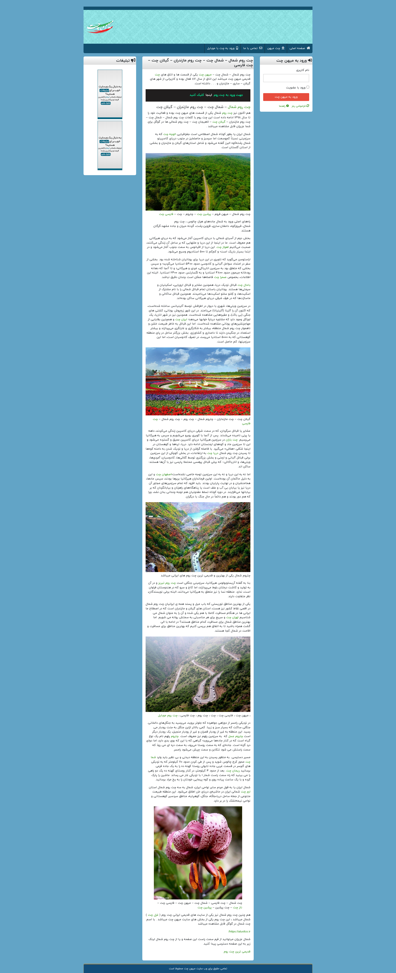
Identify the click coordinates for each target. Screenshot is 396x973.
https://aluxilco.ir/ (239, 932)
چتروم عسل (235, 736)
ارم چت (245, 792)
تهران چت (232, 617)
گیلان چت (218, 122)
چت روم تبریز (167, 583)
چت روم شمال (239, 107)
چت (157, 75)
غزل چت (153, 915)
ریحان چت (233, 771)
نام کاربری (302, 70)
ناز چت (237, 907)
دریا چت (212, 453)
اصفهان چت (164, 474)
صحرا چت (220, 277)
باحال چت (244, 285)
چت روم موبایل (168, 715)
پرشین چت (204, 214)
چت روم (226, 113)
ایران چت (181, 319)
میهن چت (205, 75)
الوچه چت (169, 134)
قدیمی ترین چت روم (237, 952)
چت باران (232, 440)
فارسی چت (166, 214)
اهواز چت (223, 247)
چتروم (175, 736)
